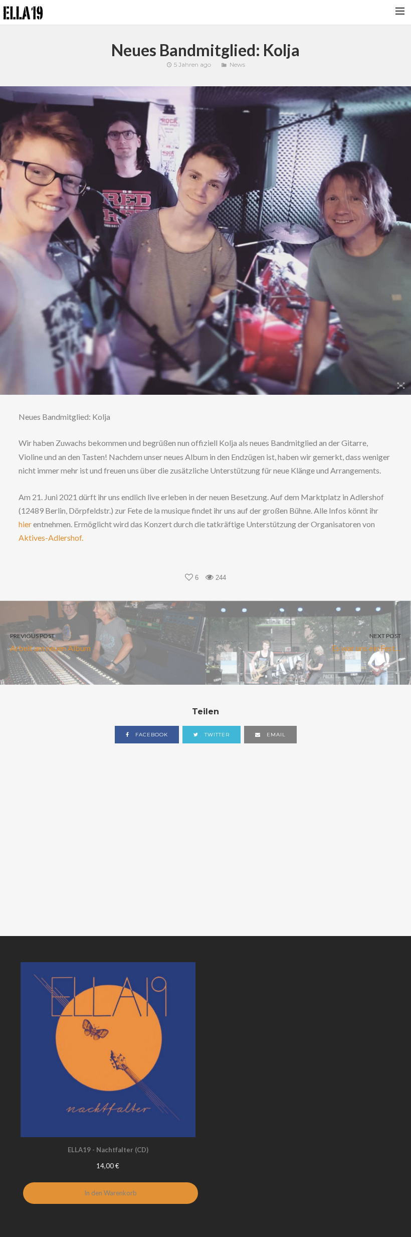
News (237, 64)
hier (25, 524)
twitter (216, 734)
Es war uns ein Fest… (366, 642)
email (275, 734)
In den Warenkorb (110, 1193)
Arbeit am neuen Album (50, 642)
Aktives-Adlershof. (51, 537)
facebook (150, 734)
